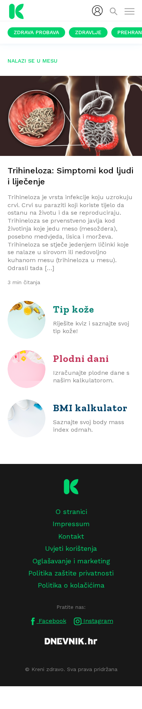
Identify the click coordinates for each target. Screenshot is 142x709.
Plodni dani (81, 358)
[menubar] (97, 11)
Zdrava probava (36, 32)
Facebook (51, 620)
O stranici (71, 512)
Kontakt (71, 536)
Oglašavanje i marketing (71, 561)
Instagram (97, 620)
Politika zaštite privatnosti (71, 573)
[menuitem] (97, 11)
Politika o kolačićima (71, 585)
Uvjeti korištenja (71, 548)
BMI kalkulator (90, 408)
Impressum (71, 524)
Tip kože (73, 309)
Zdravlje (88, 32)
